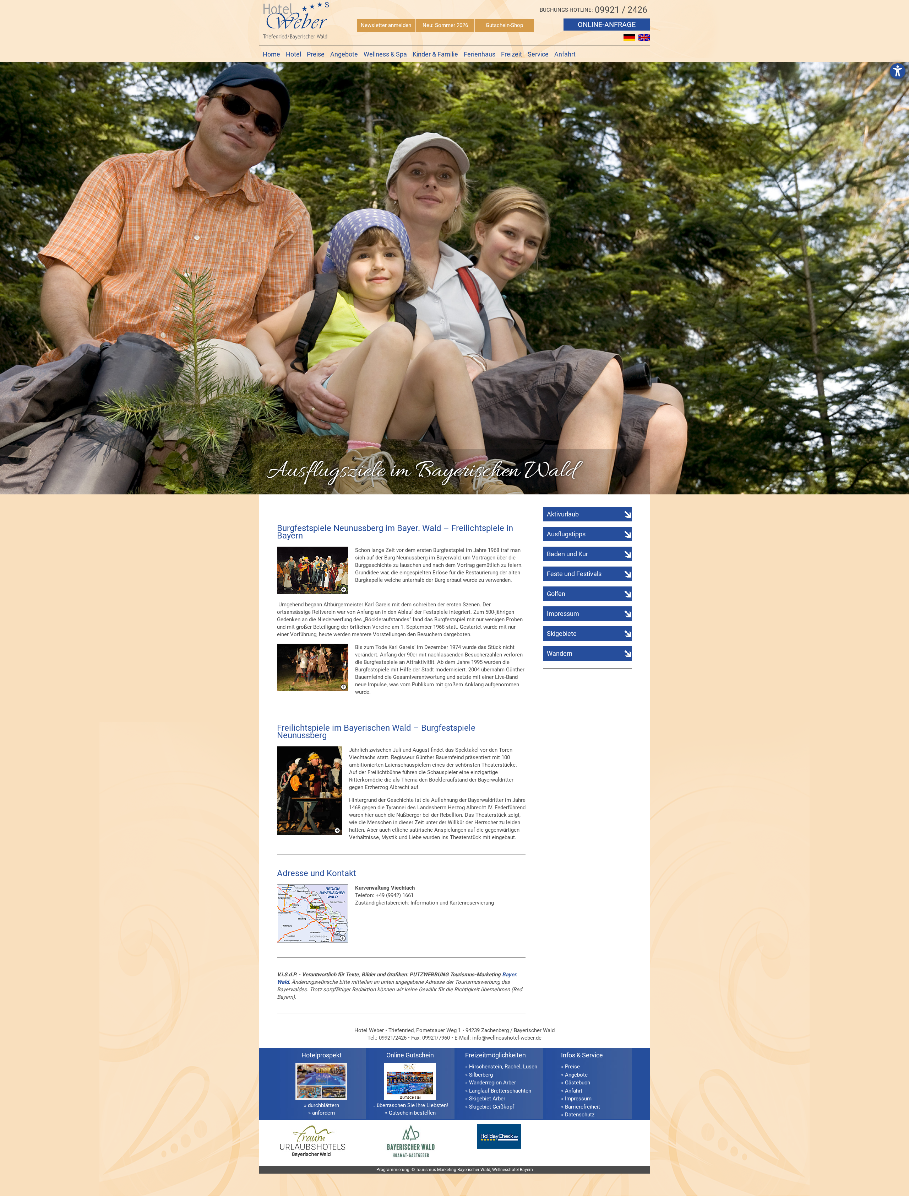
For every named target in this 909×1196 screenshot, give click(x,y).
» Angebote (574, 1075)
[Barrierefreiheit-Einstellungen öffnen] (897, 71)
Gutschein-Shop (504, 25)
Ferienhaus (479, 54)
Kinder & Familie (435, 54)
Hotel (293, 54)
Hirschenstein (485, 1066)
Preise (316, 54)
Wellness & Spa (385, 54)
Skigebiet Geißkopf (491, 1107)
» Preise (570, 1066)
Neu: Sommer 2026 (445, 25)
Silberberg (481, 1075)
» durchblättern (321, 1105)
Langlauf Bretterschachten (500, 1091)
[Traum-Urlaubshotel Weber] (312, 1157)
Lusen (530, 1066)
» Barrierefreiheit (580, 1107)
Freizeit (511, 54)
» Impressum (576, 1098)
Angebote (344, 54)
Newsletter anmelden (386, 25)
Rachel (513, 1066)
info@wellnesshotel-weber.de (506, 1038)
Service (538, 54)
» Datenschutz (577, 1114)
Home (271, 54)
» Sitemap (572, 1123)
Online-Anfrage (607, 24)
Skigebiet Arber (487, 1098)
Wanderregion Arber (492, 1082)
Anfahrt (565, 54)
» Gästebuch (575, 1082)
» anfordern (321, 1113)
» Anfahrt (571, 1091)
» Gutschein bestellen (410, 1113)
